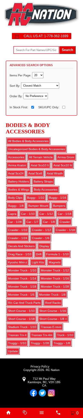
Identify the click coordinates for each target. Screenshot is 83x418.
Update (13, 351)
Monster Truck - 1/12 (55, 270)
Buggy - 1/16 (57, 197)
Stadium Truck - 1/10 (22, 327)
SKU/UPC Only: (48, 107)
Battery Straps (43, 181)
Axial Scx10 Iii (62, 165)
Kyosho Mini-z (17, 262)
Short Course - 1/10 (21, 310)
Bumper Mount (38, 205)
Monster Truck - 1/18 (22, 286)
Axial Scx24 (16, 173)
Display (44, 246)
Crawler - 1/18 (65, 230)
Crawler (65, 222)
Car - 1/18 (64, 213)
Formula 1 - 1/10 (57, 254)
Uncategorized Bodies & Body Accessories (36, 149)
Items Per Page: (21, 75)
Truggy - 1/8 (62, 343)
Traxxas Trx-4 (17, 335)
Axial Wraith (55, 173)
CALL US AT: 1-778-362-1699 (46, 36)
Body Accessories (45, 189)
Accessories (16, 157)
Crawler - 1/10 (17, 230)
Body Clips (15, 197)
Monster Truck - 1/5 (21, 294)
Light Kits (38, 262)
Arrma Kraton (17, 165)
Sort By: (15, 85)
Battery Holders (18, 181)
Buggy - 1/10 (35, 197)
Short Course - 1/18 (21, 319)
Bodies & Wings (18, 189)
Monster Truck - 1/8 (52, 294)
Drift (39, 254)
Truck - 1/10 (65, 335)
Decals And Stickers (21, 246)
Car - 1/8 (49, 222)
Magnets (54, 262)
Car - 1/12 (46, 213)
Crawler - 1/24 (17, 238)
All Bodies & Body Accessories (28, 141)
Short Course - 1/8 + (53, 319)
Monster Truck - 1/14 (22, 278)
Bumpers (59, 205)
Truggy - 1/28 (40, 343)
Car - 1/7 (32, 222)
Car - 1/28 (15, 222)
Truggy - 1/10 (17, 343)
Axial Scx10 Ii (40, 165)
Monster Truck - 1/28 (55, 286)
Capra (12, 213)
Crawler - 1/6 (40, 238)
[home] (8, 413)
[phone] (58, 413)
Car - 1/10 (28, 213)
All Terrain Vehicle (41, 157)
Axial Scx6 (35, 173)
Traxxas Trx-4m (41, 335)
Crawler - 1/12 (41, 230)
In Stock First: (19, 107)
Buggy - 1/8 (16, 205)
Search (67, 50)
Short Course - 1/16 (52, 310)
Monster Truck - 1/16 (55, 278)
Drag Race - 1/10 (19, 254)
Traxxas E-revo (51, 327)
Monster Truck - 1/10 (22, 270)
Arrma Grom (65, 157)
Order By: (16, 96)
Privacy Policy (39, 366)
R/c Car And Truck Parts (24, 302)
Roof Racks (53, 302)
